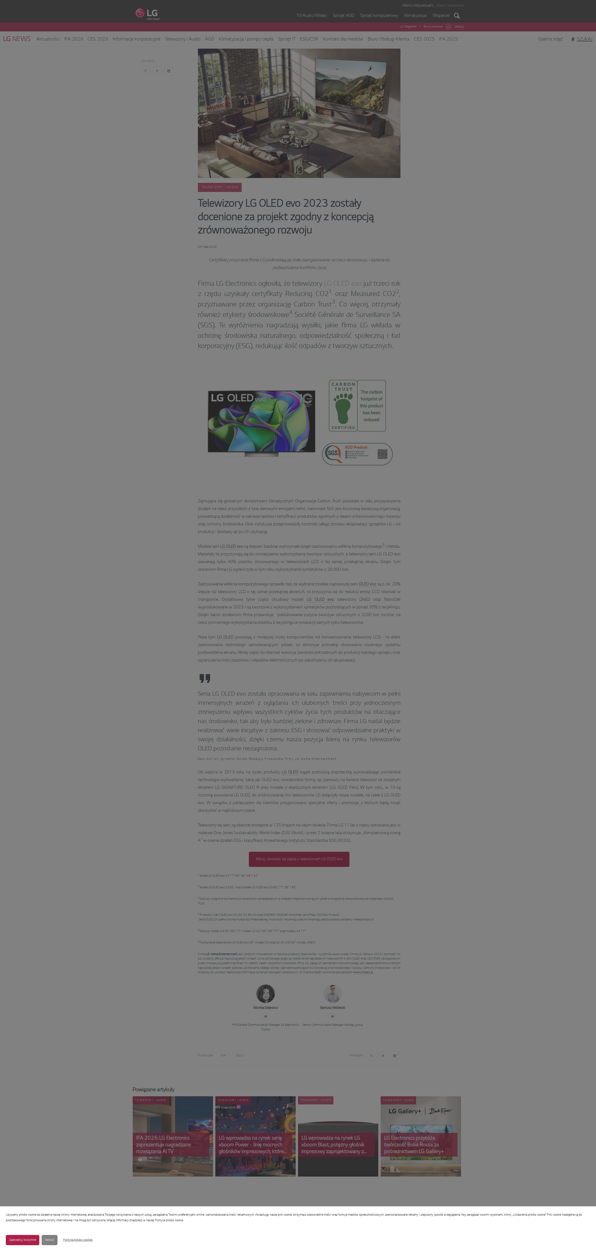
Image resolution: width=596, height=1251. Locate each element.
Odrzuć (49, 1240)
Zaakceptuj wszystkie (22, 1240)
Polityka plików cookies (78, 1240)
